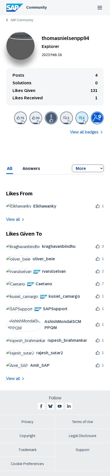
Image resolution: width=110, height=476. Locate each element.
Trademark (27, 450)
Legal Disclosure (82, 436)
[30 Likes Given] (35, 118)
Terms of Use (82, 422)
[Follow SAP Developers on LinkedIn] (69, 406)
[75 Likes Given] (20, 118)
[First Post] (66, 118)
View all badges (84, 132)
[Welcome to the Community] (97, 118)
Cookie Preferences (27, 464)
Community (36, 7)
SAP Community (22, 20)
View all (13, 219)
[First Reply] (81, 118)
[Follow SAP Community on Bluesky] (50, 406)
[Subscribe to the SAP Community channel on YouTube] (60, 406)
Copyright (27, 436)
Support (83, 450)
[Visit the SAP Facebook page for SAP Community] (41, 406)
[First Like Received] (51, 118)
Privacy (27, 422)
